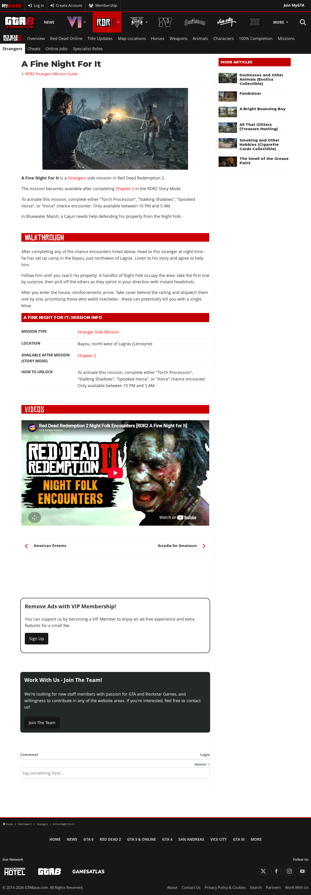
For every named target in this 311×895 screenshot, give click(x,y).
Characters (223, 38)
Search (256, 887)
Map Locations (132, 38)
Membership (106, 5)
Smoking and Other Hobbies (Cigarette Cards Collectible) (259, 144)
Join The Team (42, 722)
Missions (286, 38)
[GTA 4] (165, 22)
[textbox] (115, 774)
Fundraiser (250, 93)
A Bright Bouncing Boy (263, 109)
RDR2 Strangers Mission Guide (51, 73)
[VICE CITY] (227, 22)
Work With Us (296, 887)
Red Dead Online (66, 38)
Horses (157, 38)
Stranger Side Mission (98, 332)
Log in (39, 5)
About (172, 887)
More (278, 22)
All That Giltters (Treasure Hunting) (259, 126)
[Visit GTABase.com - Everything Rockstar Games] (49, 871)
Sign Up (36, 638)
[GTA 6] (75, 22)
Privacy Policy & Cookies (225, 887)
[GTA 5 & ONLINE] (138, 22)
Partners (273, 887)
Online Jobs (57, 48)
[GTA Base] (20, 22)
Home (55, 839)
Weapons (179, 38)
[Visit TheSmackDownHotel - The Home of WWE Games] (15, 871)
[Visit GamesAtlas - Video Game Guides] (88, 871)
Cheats (34, 48)
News (49, 22)
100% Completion (256, 38)
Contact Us (191, 887)
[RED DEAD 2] (107, 22)
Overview (36, 38)
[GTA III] (255, 22)
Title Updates (100, 38)
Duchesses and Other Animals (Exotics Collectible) (261, 79)
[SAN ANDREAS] (195, 22)
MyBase (8, 5)
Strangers (12, 48)
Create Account (69, 5)
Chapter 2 (125, 188)
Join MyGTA (294, 5)
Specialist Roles (88, 48)
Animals (200, 38)
